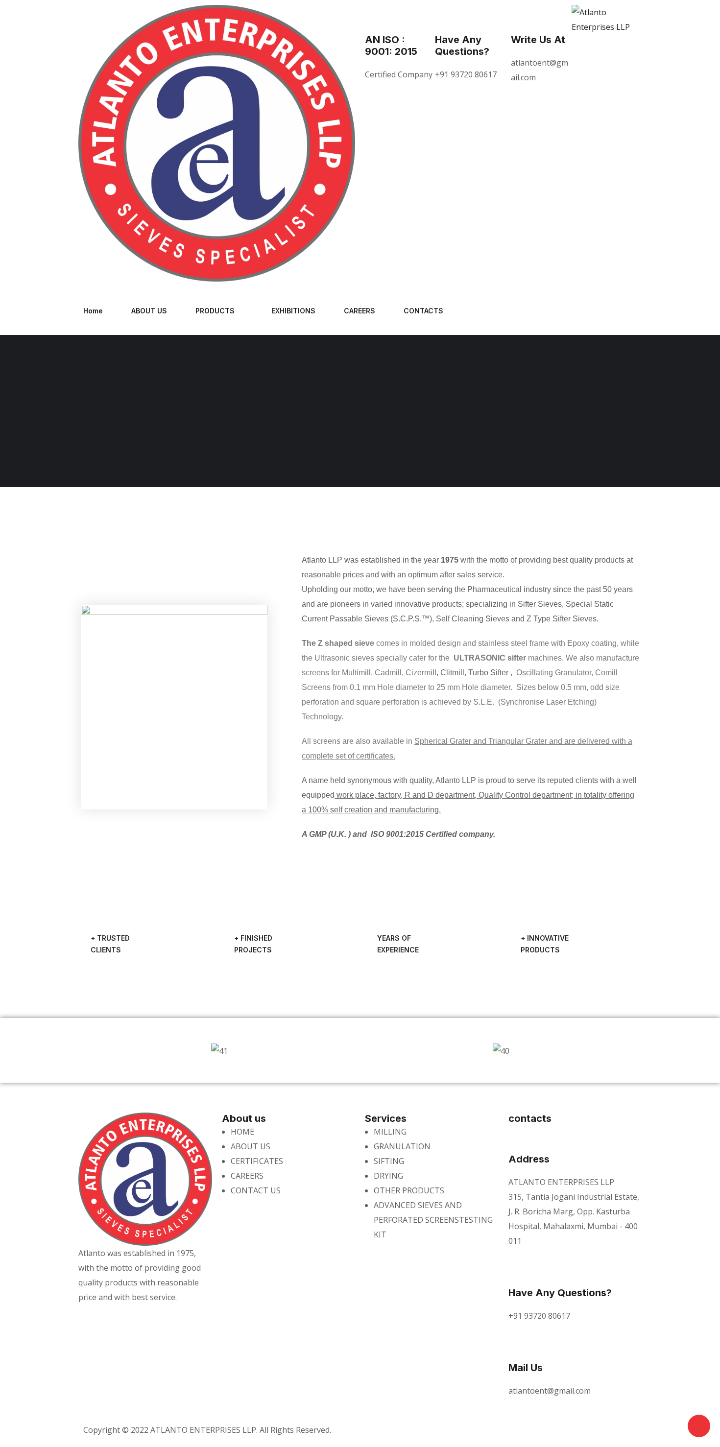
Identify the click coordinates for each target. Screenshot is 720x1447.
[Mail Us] (520, 1345)
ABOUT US (149, 311)
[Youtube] (430, 308)
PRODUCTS (215, 311)
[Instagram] (456, 308)
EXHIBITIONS (293, 311)
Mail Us (525, 1368)
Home (93, 311)
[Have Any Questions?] (447, 17)
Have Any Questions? (462, 45)
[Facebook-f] (403, 308)
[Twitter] (377, 308)
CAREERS (359, 311)
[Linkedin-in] (157, 1317)
